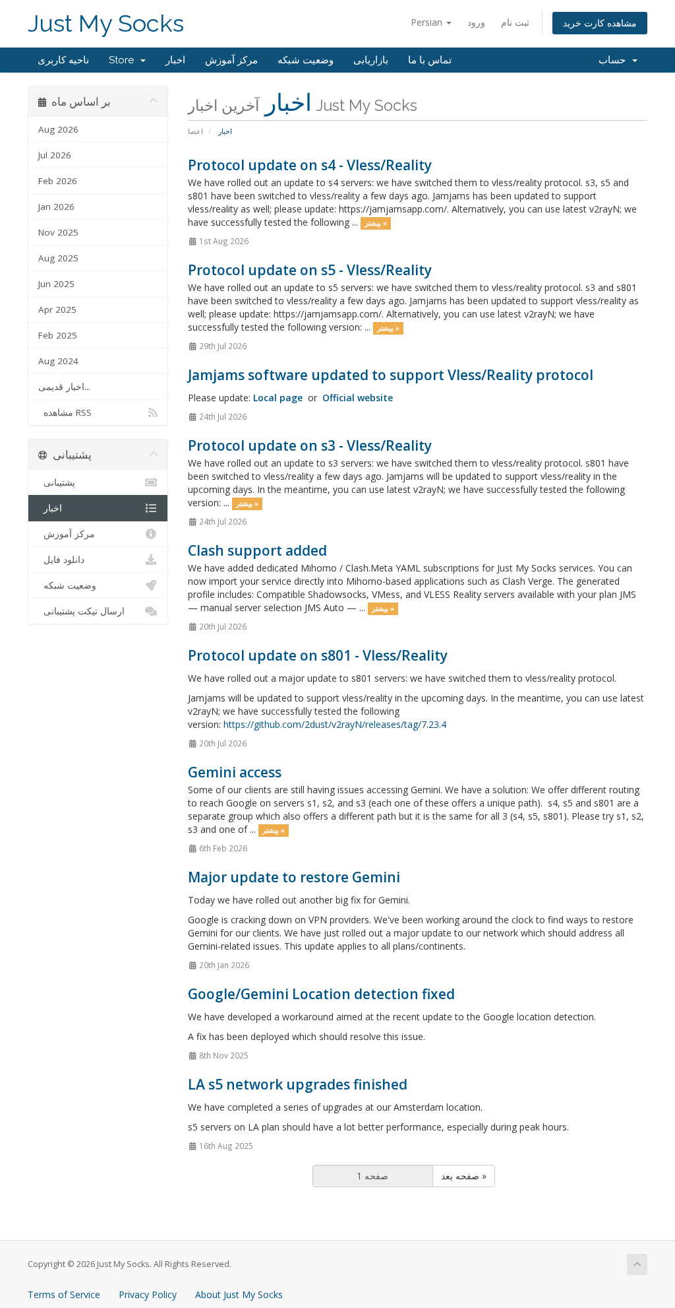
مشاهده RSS (65, 412)
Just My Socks (106, 23)
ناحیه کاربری (63, 60)
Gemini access (234, 772)
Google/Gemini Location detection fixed (321, 994)
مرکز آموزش (231, 60)
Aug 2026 (58, 129)
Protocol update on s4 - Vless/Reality (310, 165)
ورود (476, 22)
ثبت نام (515, 22)
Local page (278, 397)
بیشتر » (376, 223)
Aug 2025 (58, 258)
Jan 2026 (56, 207)
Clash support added (257, 550)
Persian (428, 22)
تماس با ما (430, 60)
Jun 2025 (56, 284)
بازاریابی (370, 60)
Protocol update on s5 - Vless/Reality (310, 270)
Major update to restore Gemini (294, 877)
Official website (357, 397)
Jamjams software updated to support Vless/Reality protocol (390, 375)
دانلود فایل (61, 560)
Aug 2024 (58, 361)
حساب (615, 60)
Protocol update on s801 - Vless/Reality (318, 655)
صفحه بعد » (463, 1175)
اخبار (175, 60)
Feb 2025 (57, 335)
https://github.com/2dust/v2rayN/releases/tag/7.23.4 (334, 724)
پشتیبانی (56, 482)
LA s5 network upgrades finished (297, 1084)
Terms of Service (64, 1294)
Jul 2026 (54, 155)
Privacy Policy (148, 1294)
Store (124, 60)
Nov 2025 (58, 232)
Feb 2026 (57, 181)
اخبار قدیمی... (64, 387)
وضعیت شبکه (306, 60)
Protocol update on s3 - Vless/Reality (310, 445)
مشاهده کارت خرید (600, 22)
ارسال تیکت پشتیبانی (81, 611)
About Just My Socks (239, 1294)
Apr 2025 (57, 309)
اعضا (195, 131)
